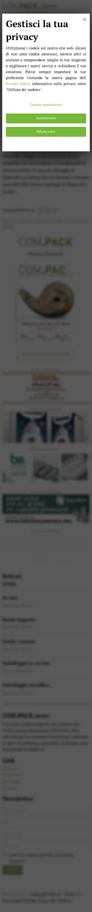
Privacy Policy (18, 83)
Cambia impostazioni (46, 105)
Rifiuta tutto (46, 132)
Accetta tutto (46, 118)
